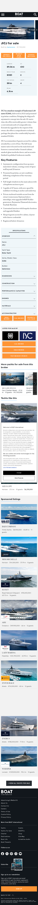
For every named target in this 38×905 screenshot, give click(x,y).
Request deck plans (19, 55)
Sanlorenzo (11, 47)
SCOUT (5, 590)
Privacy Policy (6, 817)
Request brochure (31, 55)
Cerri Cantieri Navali (9, 390)
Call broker (19, 318)
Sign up (19, 889)
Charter (3, 834)
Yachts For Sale (6, 831)
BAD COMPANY (9, 526)
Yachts (3, 828)
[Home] (19, 14)
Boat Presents (6, 842)
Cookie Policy (6, 814)
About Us (4, 803)
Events (20, 828)
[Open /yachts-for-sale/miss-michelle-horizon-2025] (19, 547)
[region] (19, 452)
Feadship (5, 656)
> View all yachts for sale (19, 783)
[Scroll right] (35, 383)
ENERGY (6, 738)
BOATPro (21, 831)
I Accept (19, 472)
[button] (1, 29)
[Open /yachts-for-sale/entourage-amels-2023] (19, 671)
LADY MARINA (8, 653)
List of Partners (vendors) (9, 467)
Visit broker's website (19, 356)
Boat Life (4, 839)
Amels (4, 686)
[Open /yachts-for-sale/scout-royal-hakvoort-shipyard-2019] (19, 577)
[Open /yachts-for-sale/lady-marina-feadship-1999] (19, 640)
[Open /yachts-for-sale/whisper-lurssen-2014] (19, 756)
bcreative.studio (24, 839)
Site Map (21, 836)
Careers (3, 809)
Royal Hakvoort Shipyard (11, 593)
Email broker (7, 318)
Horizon (5, 489)
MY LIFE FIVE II (9, 388)
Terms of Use (5, 811)
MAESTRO (31, 388)
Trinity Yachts (6, 530)
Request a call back (31, 318)
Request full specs (7, 55)
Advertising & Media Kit (9, 800)
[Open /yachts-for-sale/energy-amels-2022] (19, 726)
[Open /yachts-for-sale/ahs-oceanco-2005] (19, 610)
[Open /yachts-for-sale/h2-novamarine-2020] (19, 413)
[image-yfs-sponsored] (5, 524)
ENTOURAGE (8, 683)
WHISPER (6, 769)
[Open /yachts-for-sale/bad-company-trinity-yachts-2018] (19, 514)
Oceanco (5, 626)
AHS (4, 622)
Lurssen (5, 772)
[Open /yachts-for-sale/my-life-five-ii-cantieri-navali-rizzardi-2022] (12, 378)
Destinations (5, 836)
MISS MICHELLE (9, 559)
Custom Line (30, 390)
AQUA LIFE (7, 486)
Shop (20, 834)
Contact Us (5, 806)
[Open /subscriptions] (14, 865)
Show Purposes (19, 478)
